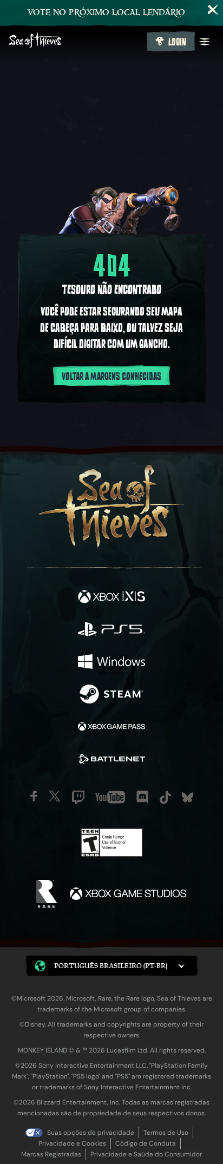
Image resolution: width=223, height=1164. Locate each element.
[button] (112, 966)
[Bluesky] (187, 797)
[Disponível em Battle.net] (111, 760)
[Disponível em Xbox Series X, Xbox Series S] (111, 598)
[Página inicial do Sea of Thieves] (75, 41)
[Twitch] (78, 797)
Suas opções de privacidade (90, 1132)
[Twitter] (54, 796)
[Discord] (142, 797)
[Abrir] (204, 41)
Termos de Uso (165, 1132)
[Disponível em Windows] (111, 663)
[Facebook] (33, 796)
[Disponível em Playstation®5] (111, 630)
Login (177, 42)
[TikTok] (165, 797)
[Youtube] (110, 797)
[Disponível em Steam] (111, 695)
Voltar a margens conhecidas (111, 377)
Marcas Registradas (51, 1154)
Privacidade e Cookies (72, 1143)
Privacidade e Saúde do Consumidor (146, 1154)
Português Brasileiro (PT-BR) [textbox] (110, 965)
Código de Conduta (145, 1143)
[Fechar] (213, 9)
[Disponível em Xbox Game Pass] (111, 728)
